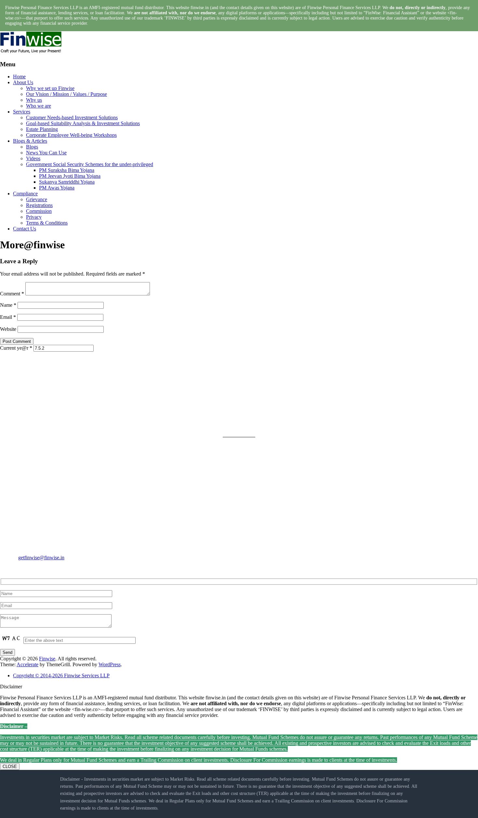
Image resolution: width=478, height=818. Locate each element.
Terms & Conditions (47, 223)
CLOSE (10, 766)
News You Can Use (46, 152)
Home (19, 76)
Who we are (38, 106)
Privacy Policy (254, 387)
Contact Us (24, 228)
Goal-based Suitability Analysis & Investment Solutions (83, 123)
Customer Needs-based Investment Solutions (72, 117)
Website (8, 329)
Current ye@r (16, 348)
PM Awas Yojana (56, 187)
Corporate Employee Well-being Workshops (71, 135)
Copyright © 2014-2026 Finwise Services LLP (61, 675)
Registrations (39, 205)
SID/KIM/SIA (254, 418)
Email (8, 317)
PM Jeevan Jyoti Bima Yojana (69, 176)
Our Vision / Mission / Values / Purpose (66, 94)
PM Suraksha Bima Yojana (66, 170)
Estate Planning (42, 129)
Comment (12, 293)
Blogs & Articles (30, 141)
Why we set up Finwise (50, 88)
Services (21, 111)
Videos (33, 158)
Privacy (34, 217)
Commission (39, 211)
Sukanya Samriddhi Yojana (67, 182)
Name (8, 305)
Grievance (36, 199)
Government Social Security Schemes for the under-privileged (89, 164)
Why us (34, 100)
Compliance (25, 193)
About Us (23, 82)
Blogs (32, 146)
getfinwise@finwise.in (41, 557)
